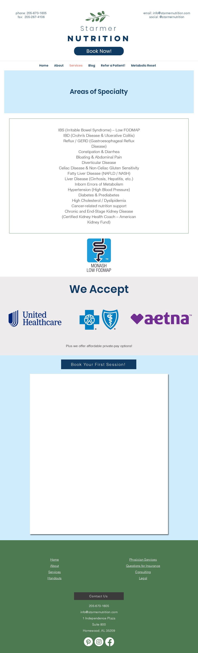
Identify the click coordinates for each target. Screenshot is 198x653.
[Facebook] (109, 641)
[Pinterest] (88, 641)
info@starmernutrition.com (171, 13)
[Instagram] (99, 641)
